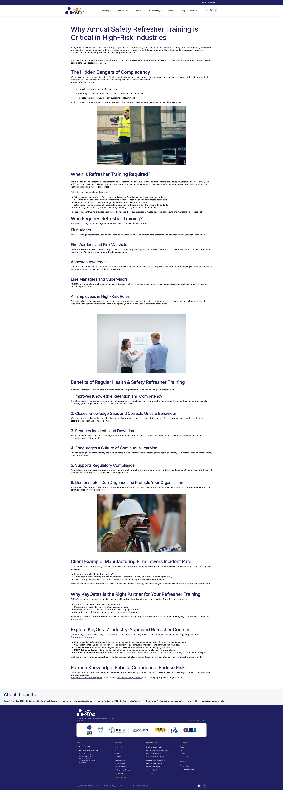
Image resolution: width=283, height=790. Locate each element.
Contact (193, 11)
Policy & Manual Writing (154, 763)
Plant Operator (120, 766)
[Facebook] (205, 786)
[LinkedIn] (199, 786)
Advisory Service (152, 770)
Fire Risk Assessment (153, 753)
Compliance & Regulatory (155, 757)
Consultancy (154, 11)
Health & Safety (120, 763)
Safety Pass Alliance (122, 770)
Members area (185, 757)
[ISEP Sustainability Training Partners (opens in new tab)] (117, 730)
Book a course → (121, 777)
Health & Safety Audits (154, 747)
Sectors (138, 11)
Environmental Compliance (155, 760)
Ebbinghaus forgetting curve (88, 401)
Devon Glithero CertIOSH (14, 701)
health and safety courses (129, 677)
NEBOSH (118, 747)
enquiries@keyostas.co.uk (88, 750)
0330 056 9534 (85, 747)
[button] (206, 10)
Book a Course (123, 11)
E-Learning (119, 773)
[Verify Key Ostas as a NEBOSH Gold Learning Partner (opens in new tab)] (89, 730)
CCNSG (118, 757)
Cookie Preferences (187, 769)
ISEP (117, 753)
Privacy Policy (185, 766)
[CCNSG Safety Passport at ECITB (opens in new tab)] (140, 730)
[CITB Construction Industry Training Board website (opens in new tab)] (189, 730)
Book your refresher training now (86, 677)
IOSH (117, 750)
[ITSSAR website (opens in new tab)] (174, 730)
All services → (151, 774)
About (170, 11)
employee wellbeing (95, 490)
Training (105, 11)
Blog (183, 11)
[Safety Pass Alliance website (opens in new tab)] (160, 730)
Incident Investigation (153, 766)
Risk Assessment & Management (157, 750)
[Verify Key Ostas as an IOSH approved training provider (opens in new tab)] (100, 730)
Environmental (120, 760)
